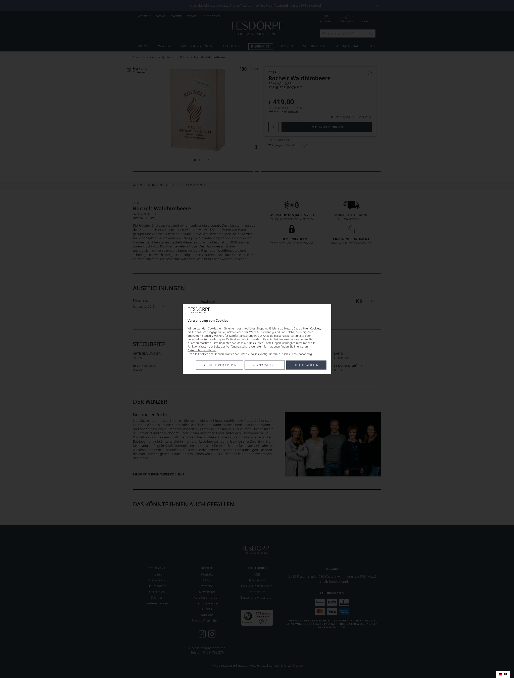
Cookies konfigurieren (219, 365)
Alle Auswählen (306, 365)
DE (505, 674)
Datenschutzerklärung (202, 350)
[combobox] (503, 674)
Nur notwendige (264, 365)
